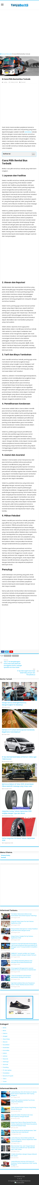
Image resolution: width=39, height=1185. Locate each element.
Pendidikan (6, 1073)
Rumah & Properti (8, 1076)
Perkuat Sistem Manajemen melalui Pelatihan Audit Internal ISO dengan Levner (24, 929)
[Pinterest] (21, 1179)
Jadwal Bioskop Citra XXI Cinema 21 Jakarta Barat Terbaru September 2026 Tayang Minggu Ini (24, 1093)
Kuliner (5, 1053)
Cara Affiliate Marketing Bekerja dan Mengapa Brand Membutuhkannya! (21, 961)
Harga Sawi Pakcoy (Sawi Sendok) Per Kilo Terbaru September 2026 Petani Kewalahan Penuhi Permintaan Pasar (24, 1124)
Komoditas (6, 1050)
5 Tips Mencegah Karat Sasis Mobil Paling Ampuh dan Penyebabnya (26, 672)
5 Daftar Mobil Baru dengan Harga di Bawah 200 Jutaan (24, 1155)
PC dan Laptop (7, 1070)
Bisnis (4, 1030)
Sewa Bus (15, 656)
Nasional (5, 1059)
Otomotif (8, 54)
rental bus (28, 132)
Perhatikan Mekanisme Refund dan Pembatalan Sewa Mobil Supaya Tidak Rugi (24, 914)
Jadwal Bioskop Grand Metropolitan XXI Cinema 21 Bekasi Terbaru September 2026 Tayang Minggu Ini (24, 1139)
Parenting (6, 1067)
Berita (4, 1028)
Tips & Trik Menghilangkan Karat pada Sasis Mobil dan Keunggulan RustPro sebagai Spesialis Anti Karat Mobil (13, 663)
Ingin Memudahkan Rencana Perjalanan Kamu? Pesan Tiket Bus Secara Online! (23, 984)
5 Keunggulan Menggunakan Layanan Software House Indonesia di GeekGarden (23, 969)
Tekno (4, 1079)
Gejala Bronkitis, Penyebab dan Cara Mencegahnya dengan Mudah (22, 1115)
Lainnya (5, 1056)
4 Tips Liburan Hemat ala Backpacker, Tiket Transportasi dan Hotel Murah (23, 1131)
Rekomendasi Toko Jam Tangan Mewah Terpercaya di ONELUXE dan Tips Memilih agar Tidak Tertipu (23, 1147)
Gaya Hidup (6, 1039)
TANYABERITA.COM (19, 1176)
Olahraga (6, 1062)
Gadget (5, 1036)
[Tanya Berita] (19, 5)
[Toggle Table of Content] (32, 154)
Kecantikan (6, 1045)
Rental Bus (8, 656)
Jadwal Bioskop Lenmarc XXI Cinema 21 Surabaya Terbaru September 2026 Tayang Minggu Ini (24, 1163)
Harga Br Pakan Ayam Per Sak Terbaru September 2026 (22, 922)
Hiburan (5, 1042)
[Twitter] (19, 1179)
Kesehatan (6, 1047)
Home (3, 54)
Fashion (5, 1033)
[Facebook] (17, 1179)
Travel (4, 1081)
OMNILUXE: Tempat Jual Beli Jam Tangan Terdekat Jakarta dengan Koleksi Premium (23, 954)
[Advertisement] (19, 31)
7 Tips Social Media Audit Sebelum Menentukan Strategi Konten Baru (21, 976)
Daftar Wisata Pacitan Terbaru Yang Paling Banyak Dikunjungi (23, 1108)
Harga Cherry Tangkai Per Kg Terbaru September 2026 (22, 937)
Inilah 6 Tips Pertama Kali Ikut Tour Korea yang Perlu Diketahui (23, 1101)
